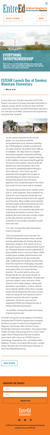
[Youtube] (25, 420)
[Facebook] (19, 420)
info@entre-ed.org (20, 428)
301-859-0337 (31, 428)
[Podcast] (30, 420)
